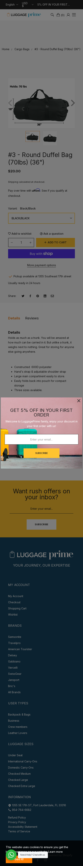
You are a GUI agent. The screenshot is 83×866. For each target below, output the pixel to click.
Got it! (19, 859)
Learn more (55, 851)
